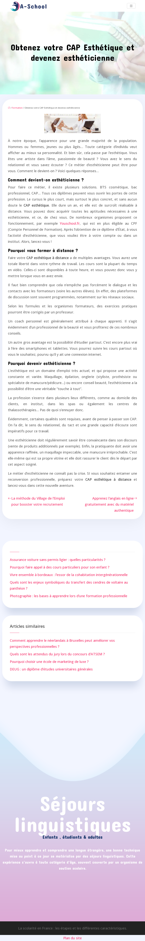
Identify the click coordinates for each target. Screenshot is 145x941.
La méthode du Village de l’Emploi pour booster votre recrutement (38, 501)
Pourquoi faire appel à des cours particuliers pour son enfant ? (59, 567)
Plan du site (72, 938)
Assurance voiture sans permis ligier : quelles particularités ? (57, 559)
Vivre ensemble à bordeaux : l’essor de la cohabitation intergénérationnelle (69, 574)
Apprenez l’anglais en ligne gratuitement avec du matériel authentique (109, 504)
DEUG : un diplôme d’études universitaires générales (51, 669)
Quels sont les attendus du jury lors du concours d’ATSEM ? (57, 654)
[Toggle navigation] (131, 6)
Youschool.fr (70, 223)
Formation (17, 107)
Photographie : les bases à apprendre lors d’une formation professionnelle (68, 596)
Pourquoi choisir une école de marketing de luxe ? (49, 661)
